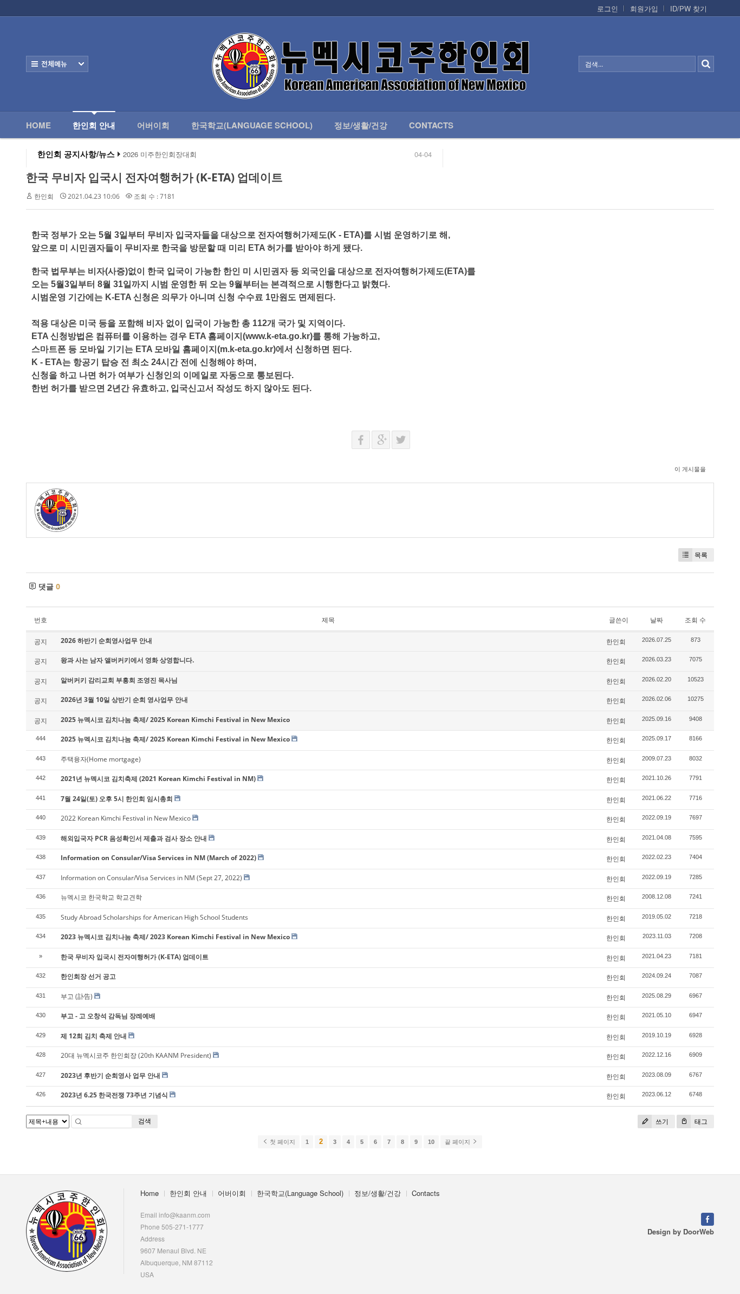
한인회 (44, 196)
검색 (144, 1121)
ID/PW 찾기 (688, 9)
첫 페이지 (281, 1142)
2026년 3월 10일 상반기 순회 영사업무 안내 (124, 699)
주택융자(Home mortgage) (101, 759)
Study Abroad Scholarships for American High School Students (154, 917)
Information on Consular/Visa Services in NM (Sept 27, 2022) (151, 877)
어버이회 (153, 125)
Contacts (431, 125)
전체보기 (57, 64)
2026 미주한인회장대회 (160, 154)
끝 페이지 (458, 1142)
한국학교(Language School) (252, 125)
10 (431, 1142)
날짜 (656, 620)
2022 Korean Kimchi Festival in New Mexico (126, 818)
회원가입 (644, 9)
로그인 (607, 9)
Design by (680, 1231)
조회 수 (695, 620)
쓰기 (661, 1121)
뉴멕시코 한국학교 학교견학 (101, 897)
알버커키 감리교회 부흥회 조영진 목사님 (119, 680)
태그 (700, 1121)
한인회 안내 (94, 125)
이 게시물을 (690, 469)
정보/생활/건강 (360, 125)
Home (38, 125)
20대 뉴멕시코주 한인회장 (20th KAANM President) (136, 1055)
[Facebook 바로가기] (707, 1218)
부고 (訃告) (77, 996)
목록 (700, 555)
